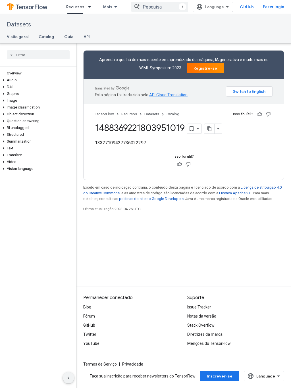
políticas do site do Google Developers (151, 199)
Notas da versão (201, 316)
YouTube (91, 343)
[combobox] (159, 7)
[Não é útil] (268, 114)
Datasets (19, 24)
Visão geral (17, 36)
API (87, 36)
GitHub (247, 6)
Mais (107, 6)
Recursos (75, 6)
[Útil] (259, 114)
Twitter (89, 334)
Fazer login (273, 7)
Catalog (46, 36)
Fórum (89, 316)
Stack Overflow (201, 325)
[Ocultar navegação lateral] (68, 377)
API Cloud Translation (168, 95)
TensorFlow (104, 114)
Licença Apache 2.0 (235, 193)
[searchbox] (38, 54)
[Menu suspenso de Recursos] (91, 7)
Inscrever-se (219, 376)
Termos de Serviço (100, 364)
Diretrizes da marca (205, 334)
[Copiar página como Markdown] (209, 128)
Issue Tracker (199, 307)
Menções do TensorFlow (209, 343)
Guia (68, 36)
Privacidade (132, 364)
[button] (37, 80)
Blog (87, 307)
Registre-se (205, 68)
